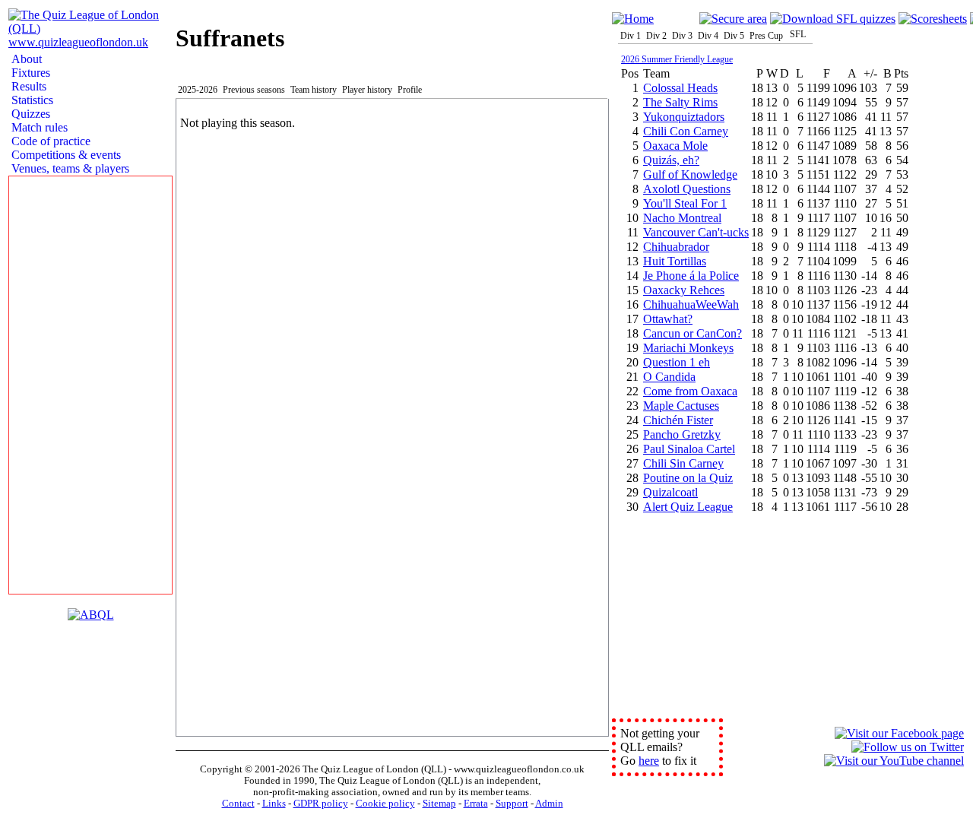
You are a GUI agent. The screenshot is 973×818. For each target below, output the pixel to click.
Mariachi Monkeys (688, 347)
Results (27, 86)
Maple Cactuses (681, 405)
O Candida (669, 376)
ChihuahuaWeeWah (691, 304)
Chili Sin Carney (683, 463)
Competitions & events (64, 154)
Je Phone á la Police (691, 275)
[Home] (633, 18)
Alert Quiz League (688, 506)
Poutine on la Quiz (688, 477)
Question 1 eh (676, 362)
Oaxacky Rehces (683, 290)
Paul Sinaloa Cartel (689, 448)
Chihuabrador (676, 246)
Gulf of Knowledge (690, 174)
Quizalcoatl (670, 492)
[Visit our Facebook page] (899, 733)
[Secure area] (733, 18)
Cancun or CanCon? (692, 333)
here (649, 760)
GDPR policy (320, 803)
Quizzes (29, 113)
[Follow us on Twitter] (907, 746)
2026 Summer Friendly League (677, 59)
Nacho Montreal (682, 217)
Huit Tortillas (674, 261)
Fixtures (29, 72)
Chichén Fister (678, 420)
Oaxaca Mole (675, 145)
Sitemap (439, 803)
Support (512, 803)
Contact (238, 803)
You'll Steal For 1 (685, 203)
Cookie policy (385, 803)
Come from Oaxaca (690, 391)
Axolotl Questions (687, 188)
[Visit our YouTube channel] (894, 760)
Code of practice (49, 141)
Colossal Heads (680, 87)
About (25, 58)
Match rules (38, 127)
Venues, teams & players (68, 168)
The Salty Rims (680, 102)
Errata (476, 803)
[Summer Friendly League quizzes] (832, 18)
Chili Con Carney (685, 131)
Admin (549, 803)
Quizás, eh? (671, 160)
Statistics (30, 100)
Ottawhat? (668, 318)
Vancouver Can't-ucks (696, 232)
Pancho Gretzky (682, 434)
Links (274, 803)
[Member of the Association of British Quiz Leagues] (91, 614)
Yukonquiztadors (683, 116)
